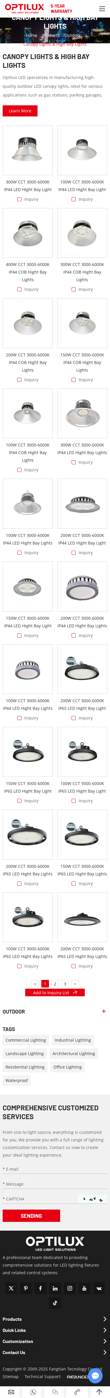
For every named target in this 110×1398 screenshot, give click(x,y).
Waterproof (17, 1080)
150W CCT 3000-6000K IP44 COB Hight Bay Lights (82, 362)
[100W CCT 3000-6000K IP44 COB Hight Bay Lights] (28, 413)
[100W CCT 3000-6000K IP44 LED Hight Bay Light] (82, 150)
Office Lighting (67, 1067)
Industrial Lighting (73, 1040)
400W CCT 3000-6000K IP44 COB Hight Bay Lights (28, 272)
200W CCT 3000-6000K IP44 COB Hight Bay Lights (28, 362)
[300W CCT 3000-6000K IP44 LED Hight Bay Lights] (82, 413)
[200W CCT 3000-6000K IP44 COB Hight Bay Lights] (28, 323)
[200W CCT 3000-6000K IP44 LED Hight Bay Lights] (82, 586)
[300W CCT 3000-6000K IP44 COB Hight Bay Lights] (82, 233)
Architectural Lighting (74, 1053)
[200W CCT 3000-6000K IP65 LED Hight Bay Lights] (28, 834)
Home (31, 35)
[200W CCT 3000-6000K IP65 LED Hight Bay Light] (82, 669)
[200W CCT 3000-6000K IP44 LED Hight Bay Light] (82, 503)
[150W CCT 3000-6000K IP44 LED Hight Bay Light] (28, 586)
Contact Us (14, 1352)
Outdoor (73, 35)
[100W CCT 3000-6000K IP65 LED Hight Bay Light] (82, 752)
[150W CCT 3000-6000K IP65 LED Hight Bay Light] (28, 752)
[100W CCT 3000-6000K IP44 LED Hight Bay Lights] (28, 503)
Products (51, 35)
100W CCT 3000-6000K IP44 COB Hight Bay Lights (28, 452)
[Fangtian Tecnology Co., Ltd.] (25, 9)
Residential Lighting (25, 1067)
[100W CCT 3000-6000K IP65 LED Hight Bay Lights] (28, 917)
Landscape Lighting (25, 1053)
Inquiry (31, 199)
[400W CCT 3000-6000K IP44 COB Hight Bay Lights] (28, 233)
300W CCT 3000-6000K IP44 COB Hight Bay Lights (82, 272)
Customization (18, 1341)
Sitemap (11, 1376)
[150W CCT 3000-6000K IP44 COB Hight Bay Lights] (82, 323)
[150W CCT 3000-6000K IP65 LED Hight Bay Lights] (82, 834)
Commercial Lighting (26, 1040)
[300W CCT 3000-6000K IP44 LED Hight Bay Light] (28, 150)
